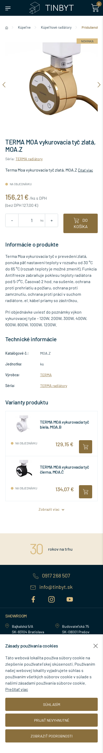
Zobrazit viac (49, 509)
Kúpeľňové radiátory (56, 27)
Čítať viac (85, 170)
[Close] (96, 646)
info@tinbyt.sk (55, 587)
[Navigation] (4, 84)
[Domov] (6, 27)
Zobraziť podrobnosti (52, 736)
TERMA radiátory (29, 159)
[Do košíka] (85, 446)
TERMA (46, 375)
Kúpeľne (24, 27)
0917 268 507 (55, 576)
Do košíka (81, 223)
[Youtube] (70, 598)
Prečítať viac (16, 689)
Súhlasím (51, 704)
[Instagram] (52, 598)
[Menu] (8, 8)
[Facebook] (34, 598)
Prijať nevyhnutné (51, 720)
